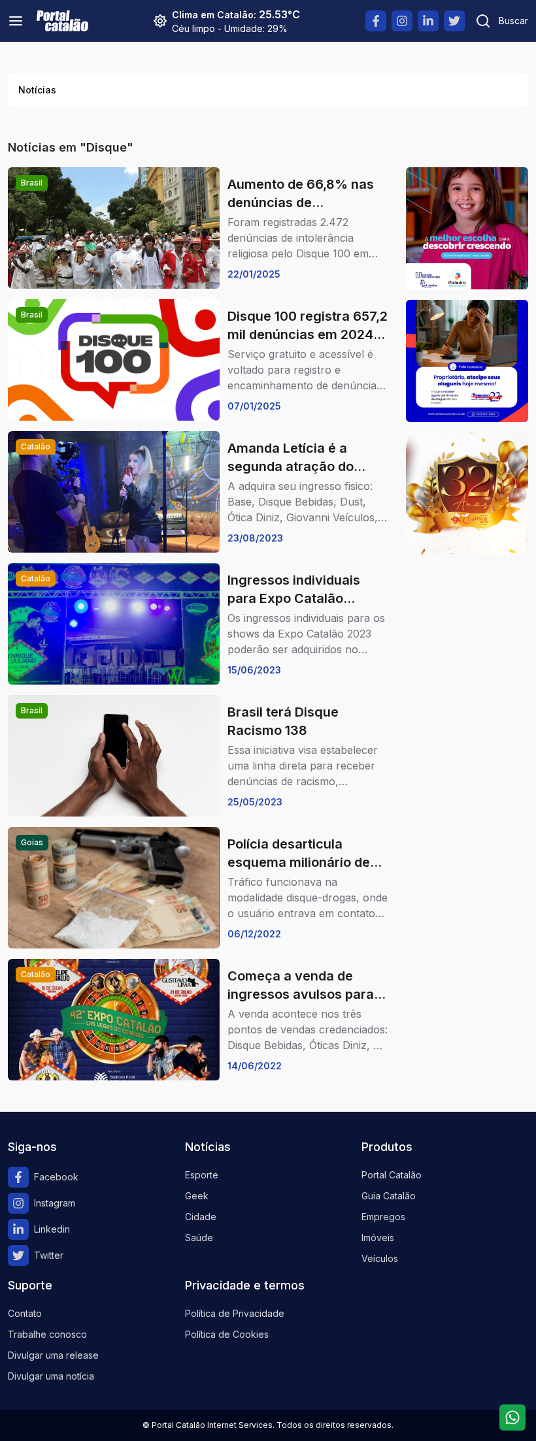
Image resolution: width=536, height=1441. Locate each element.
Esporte (201, 1174)
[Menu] (16, 21)
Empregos (383, 1216)
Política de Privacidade (234, 1313)
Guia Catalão (388, 1195)
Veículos (379, 1258)
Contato (25, 1313)
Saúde (199, 1237)
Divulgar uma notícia (51, 1376)
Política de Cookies (227, 1334)
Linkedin (52, 1229)
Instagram (54, 1202)
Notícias (37, 89)
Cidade (200, 1216)
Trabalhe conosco (47, 1334)
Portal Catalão (391, 1174)
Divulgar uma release (53, 1355)
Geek (197, 1195)
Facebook (56, 1176)
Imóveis (377, 1237)
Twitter (48, 1255)
